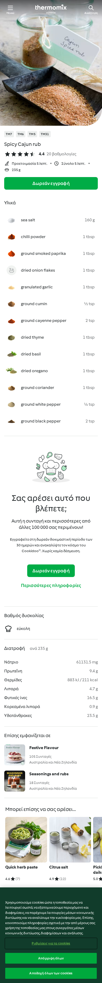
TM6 (21, 134)
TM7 (9, 134)
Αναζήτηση (91, 13)
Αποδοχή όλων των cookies (50, 973)
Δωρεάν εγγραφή (51, 183)
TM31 (45, 134)
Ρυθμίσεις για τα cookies (51, 943)
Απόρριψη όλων (51, 958)
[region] (51, 935)
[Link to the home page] (51, 9)
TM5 (32, 134)
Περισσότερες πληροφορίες (51, 585)
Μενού (11, 13)
